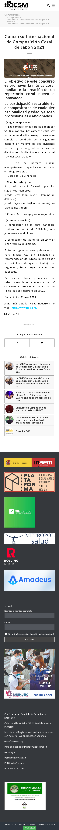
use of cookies (49, 824)
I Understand (30, 828)
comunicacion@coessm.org (33, 746)
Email (7, 622)
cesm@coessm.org (13, 741)
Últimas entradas (12, 14)
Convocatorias (10, 22)
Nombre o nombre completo (18, 610)
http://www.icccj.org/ (24, 307)
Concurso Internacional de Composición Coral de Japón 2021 (27, 20)
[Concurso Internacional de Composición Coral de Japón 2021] (29, 68)
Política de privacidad (15, 757)
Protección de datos (14, 768)
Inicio (17, 17)
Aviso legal (9, 752)
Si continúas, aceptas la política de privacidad (31, 634)
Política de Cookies (14, 763)
